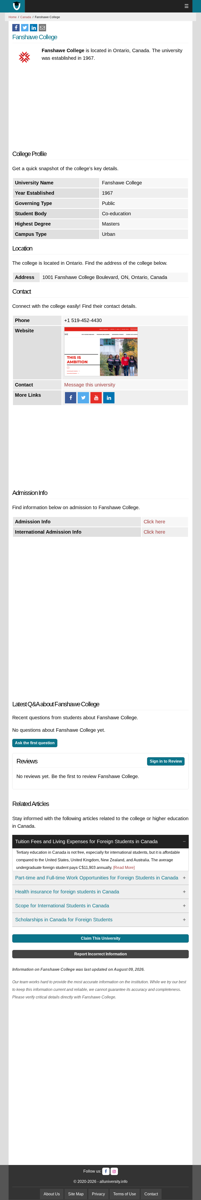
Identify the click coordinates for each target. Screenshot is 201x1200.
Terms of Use (124, 1194)
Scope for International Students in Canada (62, 905)
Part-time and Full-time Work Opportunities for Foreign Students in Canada (96, 877)
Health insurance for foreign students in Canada (67, 891)
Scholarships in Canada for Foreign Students (64, 919)
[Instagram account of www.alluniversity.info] (114, 1171)
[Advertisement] (100, 106)
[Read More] (124, 867)
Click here (154, 521)
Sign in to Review (166, 761)
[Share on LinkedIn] (33, 27)
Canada (25, 17)
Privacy (98, 1194)
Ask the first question (35, 743)
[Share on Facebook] (16, 27)
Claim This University (100, 938)
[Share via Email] (42, 27)
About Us (52, 1194)
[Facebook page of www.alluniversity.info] (106, 1171)
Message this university (89, 384)
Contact (151, 1194)
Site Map (76, 1194)
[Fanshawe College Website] (101, 374)
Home (13, 17)
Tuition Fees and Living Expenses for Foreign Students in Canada (86, 841)
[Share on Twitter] (24, 27)
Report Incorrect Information (100, 954)
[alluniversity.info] (17, 6)
